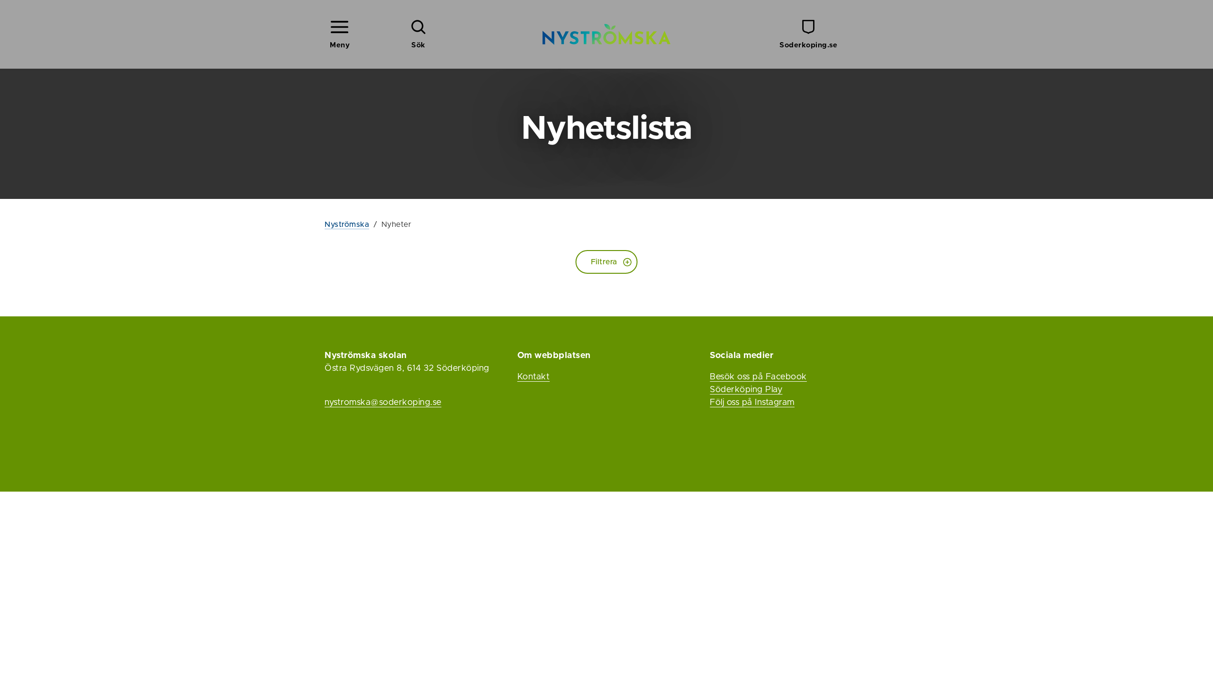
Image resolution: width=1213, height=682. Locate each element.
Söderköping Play (746, 390)
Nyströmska (347, 224)
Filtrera (604, 262)
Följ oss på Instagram (752, 402)
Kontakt (533, 377)
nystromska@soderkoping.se (383, 402)
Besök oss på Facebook (758, 377)
